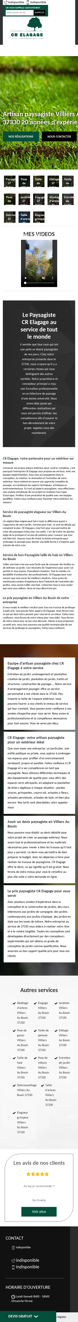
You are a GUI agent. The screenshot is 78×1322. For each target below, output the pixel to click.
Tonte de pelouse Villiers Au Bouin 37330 (43, 1040)
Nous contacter (59, 136)
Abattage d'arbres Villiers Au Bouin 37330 (22, 1013)
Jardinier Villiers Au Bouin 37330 (64, 1010)
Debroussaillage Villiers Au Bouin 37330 (27, 1090)
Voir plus (39, 1212)
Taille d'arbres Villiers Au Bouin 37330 (50, 1095)
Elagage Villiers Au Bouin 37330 (43, 1010)
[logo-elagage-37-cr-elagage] (27, 27)
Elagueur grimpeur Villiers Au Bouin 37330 (23, 1122)
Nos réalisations (21, 136)
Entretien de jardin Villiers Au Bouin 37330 (64, 1068)
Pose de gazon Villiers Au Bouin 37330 (22, 1040)
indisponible (16, 2)
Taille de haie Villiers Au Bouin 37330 (22, 1068)
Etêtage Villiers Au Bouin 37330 (64, 1038)
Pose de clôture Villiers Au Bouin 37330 (43, 1068)
